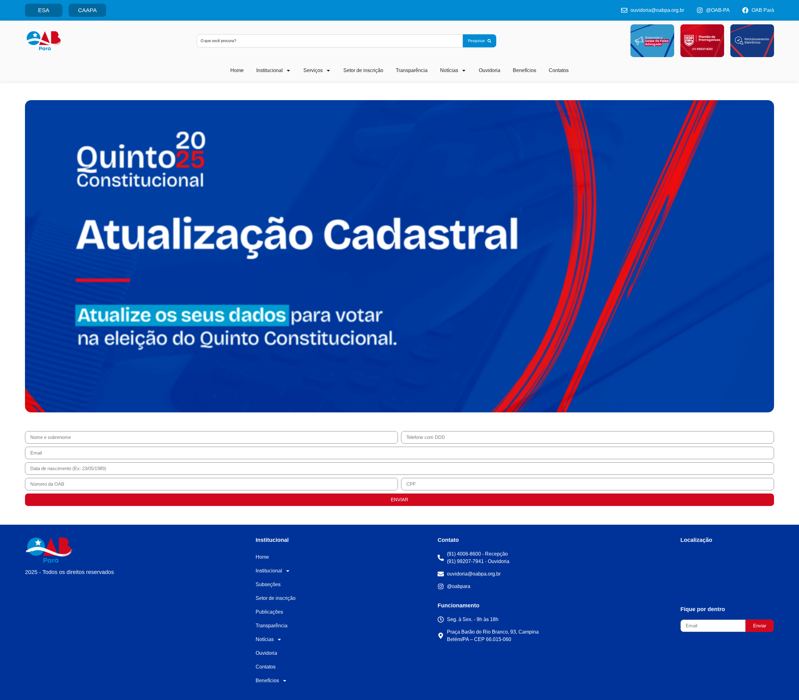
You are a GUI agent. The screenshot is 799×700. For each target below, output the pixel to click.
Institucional (269, 70)
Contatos (559, 70)
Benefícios (524, 70)
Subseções (268, 584)
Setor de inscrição (363, 70)
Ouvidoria (489, 70)
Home (237, 70)
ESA (43, 10)
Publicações (269, 612)
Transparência (412, 70)
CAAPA (87, 10)
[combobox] (330, 40)
